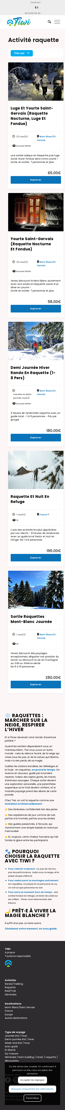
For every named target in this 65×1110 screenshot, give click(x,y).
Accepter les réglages (32, 1080)
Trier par (19, 53)
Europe (9, 1014)
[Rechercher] (47, 21)
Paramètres (32, 1098)
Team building (25, 1057)
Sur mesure (11, 1053)
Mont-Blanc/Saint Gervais (20, 1007)
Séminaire (10, 994)
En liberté (10, 1050)
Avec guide (11, 1046)
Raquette (10, 987)
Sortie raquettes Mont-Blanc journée (31, 619)
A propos (10, 952)
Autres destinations (16, 1018)
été (17, 1035)
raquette (51, 1057)
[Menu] (55, 21)
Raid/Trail (10, 991)
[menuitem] (35, 2)
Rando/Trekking (14, 984)
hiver (24, 1035)
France (43, 514)
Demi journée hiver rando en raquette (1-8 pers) (33, 373)
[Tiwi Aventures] (27, 21)
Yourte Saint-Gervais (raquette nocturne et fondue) (32, 244)
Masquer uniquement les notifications (32, 1089)
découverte (11, 1060)
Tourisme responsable (18, 956)
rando (39, 1057)
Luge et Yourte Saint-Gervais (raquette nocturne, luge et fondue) (32, 116)
